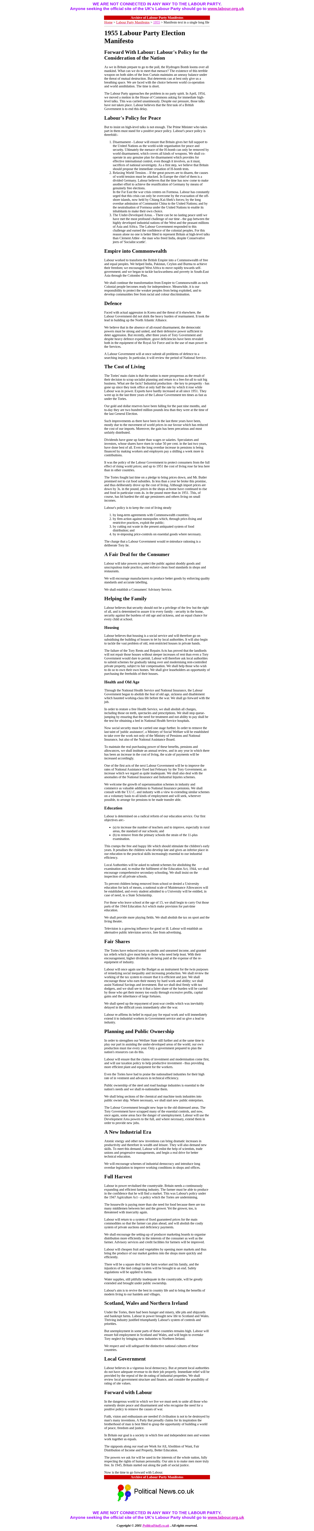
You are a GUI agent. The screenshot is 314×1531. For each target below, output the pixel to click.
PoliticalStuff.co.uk (155, 1525)
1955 (156, 22)
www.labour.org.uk (226, 8)
